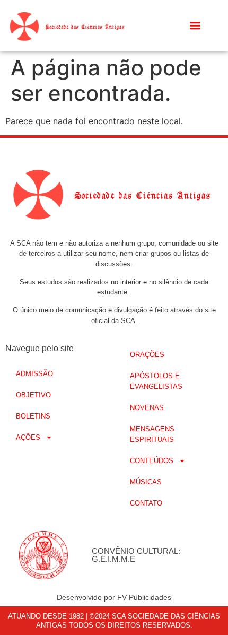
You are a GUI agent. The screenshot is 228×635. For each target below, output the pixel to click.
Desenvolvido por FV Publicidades (114, 597)
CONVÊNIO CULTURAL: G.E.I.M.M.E (136, 554)
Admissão (34, 374)
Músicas (146, 482)
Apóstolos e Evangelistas (156, 381)
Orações (147, 355)
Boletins (33, 416)
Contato (146, 503)
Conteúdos (151, 461)
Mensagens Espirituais (152, 434)
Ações (28, 437)
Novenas (147, 408)
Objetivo (33, 395)
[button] (195, 25)
